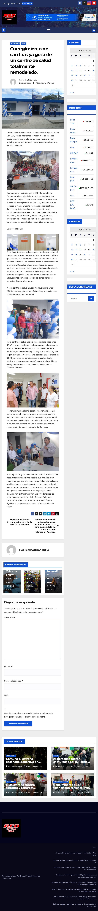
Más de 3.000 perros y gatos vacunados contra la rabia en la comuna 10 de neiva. (74, 890)
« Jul (72, 92)
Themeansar (6, 878)
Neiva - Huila (11, 755)
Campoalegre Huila (61, 781)
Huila (56, 755)
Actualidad (15, 43)
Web (6, 695)
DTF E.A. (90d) (72, 205)
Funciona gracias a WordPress (13, 876)
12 (80, 70)
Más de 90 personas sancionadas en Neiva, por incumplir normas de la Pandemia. (74, 898)
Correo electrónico (13, 681)
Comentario (10, 617)
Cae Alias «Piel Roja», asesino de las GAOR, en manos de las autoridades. (74, 869)
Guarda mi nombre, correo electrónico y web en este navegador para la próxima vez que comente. (28, 715)
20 (85, 75)
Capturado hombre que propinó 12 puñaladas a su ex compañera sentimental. (76, 876)
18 (76, 75)
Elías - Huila (11, 781)
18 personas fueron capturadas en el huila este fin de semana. (21, 522)
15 (93, 70)
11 (76, 70)
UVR (72, 196)
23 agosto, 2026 (15, 766)
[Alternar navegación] (48, 30)
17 (72, 75)
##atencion (40, 83)
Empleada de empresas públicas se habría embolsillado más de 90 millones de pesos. (73, 883)
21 (89, 75)
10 (72, 70)
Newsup (34, 876)
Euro (72, 147)
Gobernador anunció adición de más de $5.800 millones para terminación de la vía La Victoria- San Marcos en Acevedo (45, 525)
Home (94, 848)
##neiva (50, 83)
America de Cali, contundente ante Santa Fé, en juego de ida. (74, 861)
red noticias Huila (30, 80)
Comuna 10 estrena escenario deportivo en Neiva (22, 762)
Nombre (8, 666)
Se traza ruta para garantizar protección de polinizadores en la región (74, 905)
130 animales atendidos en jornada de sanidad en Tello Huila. (75, 854)
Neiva (24, 43)
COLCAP (74, 153)
